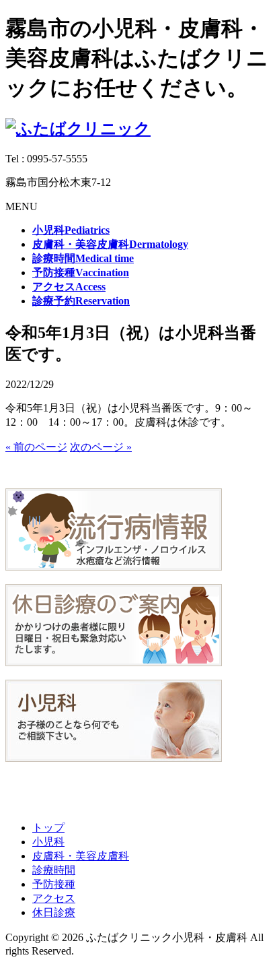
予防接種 (53, 884)
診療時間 (53, 870)
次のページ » (101, 447)
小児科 (48, 841)
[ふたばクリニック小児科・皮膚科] (78, 128)
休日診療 (53, 912)
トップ (48, 827)
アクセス (53, 898)
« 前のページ (36, 447)
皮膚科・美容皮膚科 (80, 856)
